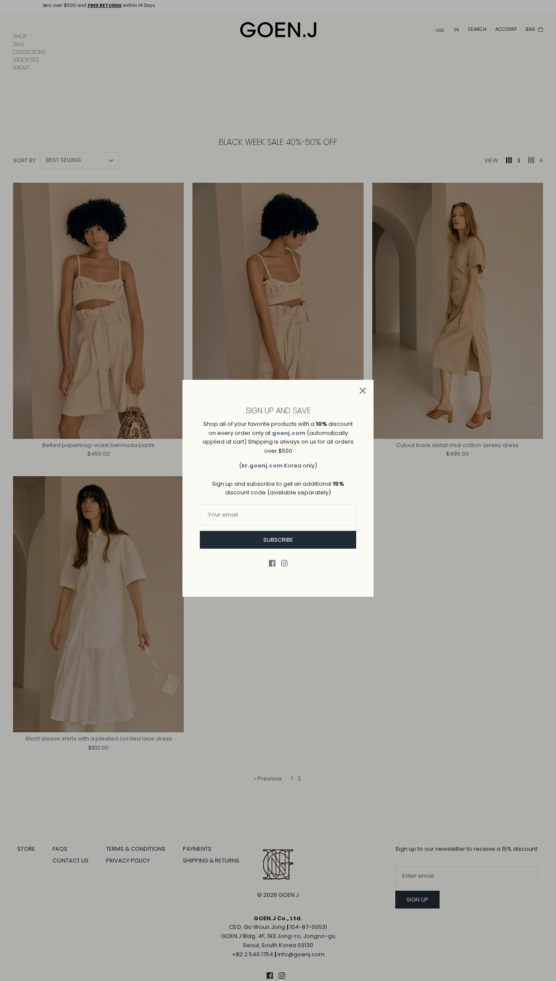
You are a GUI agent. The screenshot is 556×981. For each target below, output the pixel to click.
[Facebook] (272, 563)
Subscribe (278, 540)
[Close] (362, 390)
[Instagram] (284, 563)
